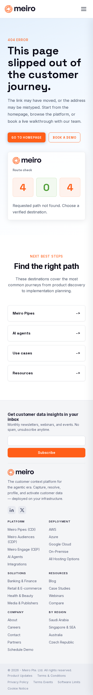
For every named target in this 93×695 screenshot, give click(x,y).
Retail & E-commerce (25, 588)
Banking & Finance (22, 581)
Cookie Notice (18, 688)
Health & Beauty (20, 596)
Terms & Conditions (51, 675)
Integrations (17, 564)
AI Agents (15, 557)
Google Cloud (60, 544)
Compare (56, 603)
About (12, 620)
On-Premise (58, 551)
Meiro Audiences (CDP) (21, 539)
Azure (53, 537)
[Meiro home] (29, 9)
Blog (52, 581)
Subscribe (46, 453)
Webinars (56, 596)
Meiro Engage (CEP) (24, 549)
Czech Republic (61, 642)
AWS (52, 529)
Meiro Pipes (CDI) (22, 529)
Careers (14, 627)
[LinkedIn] (12, 510)
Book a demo (64, 138)
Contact (14, 635)
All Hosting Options (64, 559)
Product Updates (20, 675)
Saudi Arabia (59, 620)
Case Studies (59, 588)
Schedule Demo (20, 650)
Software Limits (69, 682)
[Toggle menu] (83, 9)
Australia (55, 635)
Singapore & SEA (62, 627)
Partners (14, 642)
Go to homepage (26, 138)
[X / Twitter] (22, 510)
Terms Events (43, 682)
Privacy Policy (18, 682)
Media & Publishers (23, 603)
